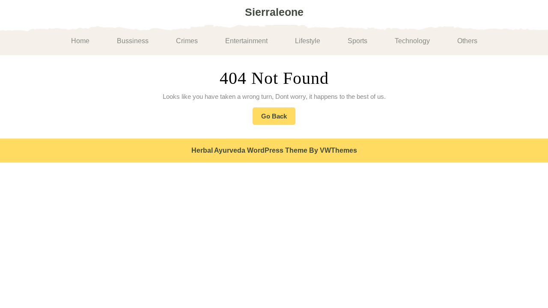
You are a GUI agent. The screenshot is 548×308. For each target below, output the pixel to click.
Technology (412, 40)
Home (80, 40)
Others (467, 40)
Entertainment (246, 40)
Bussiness (133, 40)
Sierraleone (274, 12)
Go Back (278, 118)
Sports (357, 40)
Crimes (187, 40)
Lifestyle (307, 40)
